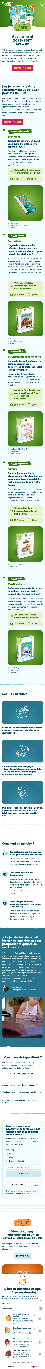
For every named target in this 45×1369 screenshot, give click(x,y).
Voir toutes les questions (21, 1074)
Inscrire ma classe (22, 68)
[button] (41, 4)
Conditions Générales (21, 1193)
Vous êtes (10, 1150)
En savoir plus (22, 1256)
